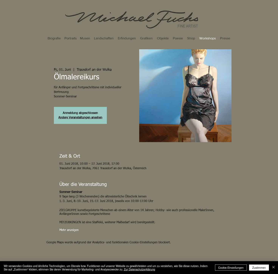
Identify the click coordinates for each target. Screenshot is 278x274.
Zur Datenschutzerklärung (139, 269)
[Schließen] (273, 267)
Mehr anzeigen (69, 230)
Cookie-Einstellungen (231, 267)
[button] (207, 38)
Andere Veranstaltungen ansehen (80, 117)
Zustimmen (259, 267)
